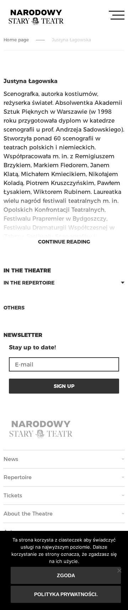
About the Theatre (28, 513)
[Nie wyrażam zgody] (119, 570)
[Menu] (116, 15)
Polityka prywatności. (66, 594)
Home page (16, 39)
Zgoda (66, 575)
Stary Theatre (36, 17)
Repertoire (18, 477)
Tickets (13, 495)
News (11, 459)
